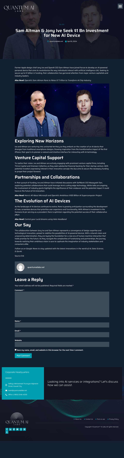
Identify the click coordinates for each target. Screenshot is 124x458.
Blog (62, 24)
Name (18, 321)
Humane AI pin (21, 212)
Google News (32, 248)
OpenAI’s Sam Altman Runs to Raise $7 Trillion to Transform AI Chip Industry (58, 80)
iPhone (18, 152)
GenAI (19, 251)
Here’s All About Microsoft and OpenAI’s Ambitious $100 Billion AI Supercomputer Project (63, 195)
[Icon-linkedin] (10, 429)
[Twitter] (13, 429)
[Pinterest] (24, 429)
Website (18, 340)
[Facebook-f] (6, 429)
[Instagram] (20, 429)
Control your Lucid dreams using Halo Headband (46, 219)
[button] (120, 6)
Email (18, 330)
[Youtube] (17, 429)
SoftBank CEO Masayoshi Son (89, 182)
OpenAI (51, 67)
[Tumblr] (6, 432)
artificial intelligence (86, 70)
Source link (19, 255)
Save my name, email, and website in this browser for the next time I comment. (50, 350)
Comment (19, 290)
